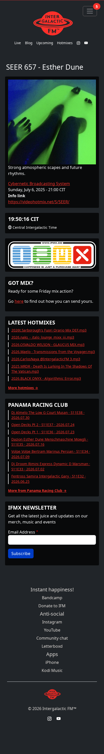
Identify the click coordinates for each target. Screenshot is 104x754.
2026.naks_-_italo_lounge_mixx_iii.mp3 (42, 337)
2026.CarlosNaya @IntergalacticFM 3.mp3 (45, 359)
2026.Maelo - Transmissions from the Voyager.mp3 (53, 351)
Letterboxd (52, 646)
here (19, 301)
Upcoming (44, 42)
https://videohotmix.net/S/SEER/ (38, 202)
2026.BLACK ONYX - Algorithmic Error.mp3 (46, 378)
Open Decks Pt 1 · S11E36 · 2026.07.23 (42, 432)
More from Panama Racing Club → (37, 490)
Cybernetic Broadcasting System (39, 183)
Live (17, 42)
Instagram (52, 622)
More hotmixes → (23, 387)
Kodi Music (52, 670)
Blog (28, 42)
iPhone (52, 662)
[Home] (52, 23)
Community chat (52, 638)
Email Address (21, 532)
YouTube (52, 630)
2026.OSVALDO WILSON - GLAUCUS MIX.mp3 (48, 344)
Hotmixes (65, 42)
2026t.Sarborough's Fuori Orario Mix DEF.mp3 (49, 330)
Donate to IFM (52, 606)
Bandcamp (52, 597)
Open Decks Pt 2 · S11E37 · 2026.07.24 (42, 424)
